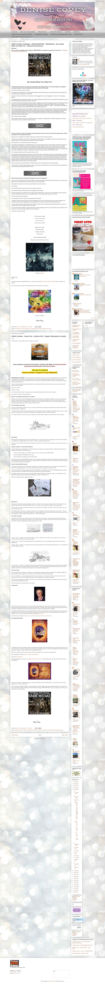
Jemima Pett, (59, 364)
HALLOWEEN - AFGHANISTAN (75, 333)
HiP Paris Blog (76, 593)
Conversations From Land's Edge (76, 379)
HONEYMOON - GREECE (76, 340)
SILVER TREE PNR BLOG (56, 31)
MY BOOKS (67, 31)
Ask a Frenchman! (76, 684)
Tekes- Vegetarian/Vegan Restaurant (76, 640)
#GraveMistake (18, 328)
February (77, 864)
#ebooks (25, 730)
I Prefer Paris (76, 638)
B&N (33, 654)
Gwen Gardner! (50, 366)
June (76, 852)
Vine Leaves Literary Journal (76, 371)
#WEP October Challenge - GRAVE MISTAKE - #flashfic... (76, 811)
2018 (75, 872)
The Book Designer (75, 491)
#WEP (40, 328)
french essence (75, 648)
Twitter (32, 615)
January (77, 867)
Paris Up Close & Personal (76, 726)
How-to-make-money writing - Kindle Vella (81, 118)
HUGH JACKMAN (76, 343)
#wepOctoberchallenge (46, 328)
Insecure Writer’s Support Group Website (39, 373)
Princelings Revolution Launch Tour (34, 659)
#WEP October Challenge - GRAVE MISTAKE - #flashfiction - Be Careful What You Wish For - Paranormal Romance (37, 45)
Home (40, 735)
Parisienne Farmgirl (75, 621)
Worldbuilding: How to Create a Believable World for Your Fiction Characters (76, 483)
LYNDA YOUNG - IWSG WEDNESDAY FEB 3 (82, 945)
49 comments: (30, 728)
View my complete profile (83, 64)
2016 (75, 876)
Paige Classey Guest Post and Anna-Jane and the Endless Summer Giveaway (85, 311)
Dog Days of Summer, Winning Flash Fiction (76, 383)
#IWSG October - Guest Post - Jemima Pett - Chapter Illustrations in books (38, 336)
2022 (75, 785)
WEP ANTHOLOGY (42, 31)
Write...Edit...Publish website (47, 281)
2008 (75, 892)
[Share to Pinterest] (40, 326)
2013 (75, 882)
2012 (75, 884)
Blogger (62, 981)
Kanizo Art (41, 613)
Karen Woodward (75, 515)
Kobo (37, 654)
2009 (75, 890)
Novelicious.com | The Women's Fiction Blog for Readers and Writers (76, 561)
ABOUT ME (14, 31)
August (76, 847)
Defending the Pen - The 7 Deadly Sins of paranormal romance (81, 942)
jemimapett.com (26, 615)
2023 (75, 783)
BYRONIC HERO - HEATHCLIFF (76, 326)
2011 (75, 886)
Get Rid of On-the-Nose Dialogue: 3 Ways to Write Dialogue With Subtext (76, 408)
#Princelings (50, 730)
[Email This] (35, 326)
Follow (86, 325)
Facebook (38, 615)
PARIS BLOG (77, 31)
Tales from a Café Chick (76, 711)
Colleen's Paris (76, 628)
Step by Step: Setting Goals (85, 294)
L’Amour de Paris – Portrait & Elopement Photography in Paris (76, 730)
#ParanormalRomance (26, 328)
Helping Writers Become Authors (75, 403)
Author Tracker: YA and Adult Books (75, 543)
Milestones (76, 304)
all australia (78, 920)
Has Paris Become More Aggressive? (76, 662)
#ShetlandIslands (34, 328)
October (77, 800)
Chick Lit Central (78, 273)
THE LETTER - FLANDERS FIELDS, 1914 (75, 346)
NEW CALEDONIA (76, 357)
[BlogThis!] (36, 326)
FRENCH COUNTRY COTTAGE (75, 696)
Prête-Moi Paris (75, 659)
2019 (75, 870)
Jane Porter (75, 458)
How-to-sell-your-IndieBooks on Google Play (82, 122)
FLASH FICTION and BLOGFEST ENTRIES (22, 34)
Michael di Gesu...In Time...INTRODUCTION (82, 951)
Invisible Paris (76, 669)
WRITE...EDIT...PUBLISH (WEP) (27, 31)
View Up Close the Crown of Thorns (76, 631)
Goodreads (49, 615)
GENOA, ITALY (75, 355)
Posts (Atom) (42, 738)
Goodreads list (19, 656)
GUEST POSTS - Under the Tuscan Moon (22, 36)
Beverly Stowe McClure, (35, 366)
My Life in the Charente (76, 752)
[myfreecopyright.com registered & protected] (76, 391)
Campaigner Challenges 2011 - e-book (76, 375)
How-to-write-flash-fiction (78, 126)
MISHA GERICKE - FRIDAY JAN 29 (80, 953)
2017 (75, 874)
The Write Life (76, 479)
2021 (75, 787)
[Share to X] (38, 326)
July (76, 850)
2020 (75, 789)
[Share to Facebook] (39, 326)
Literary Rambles (78, 308)
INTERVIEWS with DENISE (41, 34)
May (76, 855)
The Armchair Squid (79, 293)
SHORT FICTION (78, 34)
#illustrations (35, 730)
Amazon (43, 615)
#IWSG (40, 730)
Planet (79, 919)
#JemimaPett (45, 730)
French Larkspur (75, 739)
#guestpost (30, 730)
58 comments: (30, 326)
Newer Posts (14, 735)
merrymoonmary (51, 981)
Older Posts (65, 735)
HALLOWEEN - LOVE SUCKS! (75, 337)
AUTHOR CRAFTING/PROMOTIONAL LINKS (61, 34)
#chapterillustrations (19, 730)
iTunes (29, 654)
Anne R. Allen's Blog (76, 417)
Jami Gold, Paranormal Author (75, 467)
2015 (75, 878)
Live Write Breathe (75, 530)
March (76, 859)
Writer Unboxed (78, 303)
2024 (75, 781)
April (76, 857)
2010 (75, 888)
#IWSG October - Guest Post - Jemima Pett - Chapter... (76, 831)
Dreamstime (41, 273)
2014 (75, 880)
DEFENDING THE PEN (79, 283)
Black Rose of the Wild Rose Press (76, 571)
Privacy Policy (76, 623)
